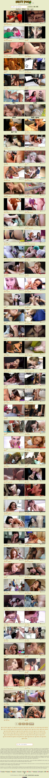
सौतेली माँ (6, 418)
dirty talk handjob (36, 727)
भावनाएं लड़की (31, 212)
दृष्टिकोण (27, 40)
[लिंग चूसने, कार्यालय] (35, 717)
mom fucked (25, 738)
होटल (30, 56)
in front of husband (6, 729)
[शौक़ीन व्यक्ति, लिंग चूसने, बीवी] (14, 53)
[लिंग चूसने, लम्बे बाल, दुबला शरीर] (35, 400)
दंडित (30, 72)
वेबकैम (30, 529)
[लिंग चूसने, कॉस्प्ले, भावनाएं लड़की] (35, 209)
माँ (26, 450)
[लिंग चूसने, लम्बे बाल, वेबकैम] (35, 527)
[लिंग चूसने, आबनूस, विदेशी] (35, 590)
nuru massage (28, 729)
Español (14, 771)
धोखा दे (27, 24)
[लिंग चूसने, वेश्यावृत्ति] (14, 384)
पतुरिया (6, 148)
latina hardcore (45, 727)
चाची (26, 323)
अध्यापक (8, 720)
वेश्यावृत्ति (31, 355)
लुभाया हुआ (31, 228)
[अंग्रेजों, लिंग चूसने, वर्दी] (35, 257)
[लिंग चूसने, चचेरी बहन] (35, 273)
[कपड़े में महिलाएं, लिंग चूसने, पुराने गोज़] (14, 257)
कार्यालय (27, 72)
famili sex (11, 727)
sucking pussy (32, 736)
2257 (26, 775)
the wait (43, 734)
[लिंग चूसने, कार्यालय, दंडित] (35, 69)
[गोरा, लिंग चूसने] (35, 162)
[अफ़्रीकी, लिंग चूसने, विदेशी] (14, 178)
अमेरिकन (10, 529)
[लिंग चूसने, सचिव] (35, 463)
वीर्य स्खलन (6, 164)
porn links (37, 775)
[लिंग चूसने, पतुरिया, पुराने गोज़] (14, 146)
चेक (10, 196)
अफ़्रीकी (6, 180)
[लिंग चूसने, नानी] (14, 321)
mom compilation (15, 734)
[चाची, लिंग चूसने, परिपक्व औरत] (35, 321)
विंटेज (8, 355)
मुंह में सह (6, 228)
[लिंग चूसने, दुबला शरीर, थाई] (35, 178)
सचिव (26, 466)
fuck (22, 727)
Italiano (24, 771)
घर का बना (11, 228)
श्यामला (6, 529)
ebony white (22, 736)
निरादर (30, 196)
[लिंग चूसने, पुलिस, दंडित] (14, 85)
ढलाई (26, 434)
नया (34, 6)
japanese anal (28, 727)
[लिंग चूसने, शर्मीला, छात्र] (14, 209)
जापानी (30, 513)
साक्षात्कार (27, 656)
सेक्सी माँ (27, 88)
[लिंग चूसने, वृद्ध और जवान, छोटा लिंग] (35, 368)
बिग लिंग (27, 196)
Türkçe (29, 771)
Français (19, 771)
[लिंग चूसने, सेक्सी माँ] (35, 85)
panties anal (17, 727)
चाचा (5, 307)
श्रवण (6, 291)
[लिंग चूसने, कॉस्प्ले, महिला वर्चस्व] (35, 606)
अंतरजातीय (31, 418)
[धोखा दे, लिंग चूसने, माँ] (14, 590)
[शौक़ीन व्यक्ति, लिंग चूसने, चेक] (14, 194)
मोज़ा (8, 704)
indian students (36, 729)
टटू (31, 545)
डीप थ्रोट (27, 355)
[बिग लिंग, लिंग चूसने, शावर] (14, 241)
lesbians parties (31, 734)
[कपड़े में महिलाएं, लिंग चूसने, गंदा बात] (14, 686)
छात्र (9, 212)
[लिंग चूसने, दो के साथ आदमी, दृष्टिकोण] (35, 146)
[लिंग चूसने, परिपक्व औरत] (14, 273)
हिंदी (45, 771)
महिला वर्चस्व (10, 482)
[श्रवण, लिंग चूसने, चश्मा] (14, 622)
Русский (41, 771)
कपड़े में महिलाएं (7, 688)
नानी (5, 323)
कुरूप (11, 40)
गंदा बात (12, 688)
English (3, 771)
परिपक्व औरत (10, 24)
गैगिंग (26, 291)
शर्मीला (6, 212)
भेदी (29, 434)
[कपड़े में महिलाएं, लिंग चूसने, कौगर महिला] (35, 241)
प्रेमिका (27, 56)
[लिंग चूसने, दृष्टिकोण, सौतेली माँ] (14, 511)
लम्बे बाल (27, 402)
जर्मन (5, 355)
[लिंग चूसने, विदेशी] (14, 432)
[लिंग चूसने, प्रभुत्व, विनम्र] (14, 606)
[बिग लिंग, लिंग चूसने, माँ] (14, 543)
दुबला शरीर (27, 180)
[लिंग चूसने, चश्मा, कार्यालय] (35, 384)
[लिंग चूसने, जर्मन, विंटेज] (14, 352)
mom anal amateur (44, 729)
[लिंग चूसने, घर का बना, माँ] (35, 574)
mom (26, 736)
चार (5, 640)
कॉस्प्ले (27, 212)
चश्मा (5, 402)
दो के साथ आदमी (28, 148)
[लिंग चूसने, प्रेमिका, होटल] (35, 53)
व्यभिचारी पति (27, 545)
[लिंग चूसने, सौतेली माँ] (14, 416)
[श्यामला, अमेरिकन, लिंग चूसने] (14, 527)
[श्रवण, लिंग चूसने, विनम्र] (14, 289)
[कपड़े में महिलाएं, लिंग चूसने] (35, 130)
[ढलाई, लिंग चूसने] (14, 447)
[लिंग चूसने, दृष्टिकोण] (35, 38)
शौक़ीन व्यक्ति (6, 56)
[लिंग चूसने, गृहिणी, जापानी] (35, 511)
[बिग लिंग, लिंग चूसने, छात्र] (35, 305)
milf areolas (4, 727)
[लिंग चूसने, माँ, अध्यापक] (14, 717)
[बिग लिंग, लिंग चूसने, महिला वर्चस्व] (14, 479)
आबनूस (27, 593)
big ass (38, 734)
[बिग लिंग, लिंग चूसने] (14, 336)
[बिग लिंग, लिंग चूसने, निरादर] (35, 194)
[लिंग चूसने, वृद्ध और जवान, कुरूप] (14, 38)
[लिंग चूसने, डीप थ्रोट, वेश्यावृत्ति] (35, 352)
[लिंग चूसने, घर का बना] (35, 479)
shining (44, 736)
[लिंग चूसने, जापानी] (14, 574)
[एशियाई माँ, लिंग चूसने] (14, 495)
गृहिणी (6, 24)
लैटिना (9, 402)
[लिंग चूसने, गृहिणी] (14, 69)
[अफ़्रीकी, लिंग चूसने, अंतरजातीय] (35, 416)
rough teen (16, 736)
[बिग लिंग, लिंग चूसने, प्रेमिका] (14, 368)
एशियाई (27, 339)
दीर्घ (37, 6)
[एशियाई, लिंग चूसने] (35, 336)
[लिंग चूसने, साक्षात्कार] (35, 654)
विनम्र (9, 291)
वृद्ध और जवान (7, 40)
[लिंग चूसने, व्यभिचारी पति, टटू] (35, 543)
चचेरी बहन (27, 275)
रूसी (5, 704)
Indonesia (35, 771)
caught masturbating (8, 736)
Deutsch (8, 771)
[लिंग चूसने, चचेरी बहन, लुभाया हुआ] (35, 559)
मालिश (6, 466)
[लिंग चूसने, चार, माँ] (14, 638)
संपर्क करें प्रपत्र (31, 775)
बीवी (30, 24)
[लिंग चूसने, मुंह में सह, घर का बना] (14, 225)
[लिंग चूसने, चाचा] (14, 305)
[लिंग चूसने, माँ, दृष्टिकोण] (35, 447)
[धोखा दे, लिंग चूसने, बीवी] (35, 22)
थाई (8, 466)
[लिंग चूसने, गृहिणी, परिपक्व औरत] (14, 22)
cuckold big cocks (23, 734)
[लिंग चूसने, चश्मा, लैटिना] (14, 400)
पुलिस (5, 88)
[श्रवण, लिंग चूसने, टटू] (35, 622)
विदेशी (9, 180)
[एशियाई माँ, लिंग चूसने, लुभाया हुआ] (35, 225)
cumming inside (22, 729)
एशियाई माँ (27, 228)
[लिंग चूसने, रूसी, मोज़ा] (14, 701)
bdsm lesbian (14, 729)
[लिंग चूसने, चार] (14, 654)
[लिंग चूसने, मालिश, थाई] (14, 463)
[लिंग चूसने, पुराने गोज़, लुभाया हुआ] (35, 701)
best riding (7, 734)
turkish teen (38, 736)
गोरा (26, 164)
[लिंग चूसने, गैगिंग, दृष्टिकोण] (35, 289)
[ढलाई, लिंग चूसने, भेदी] (35, 432)
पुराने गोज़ (9, 148)
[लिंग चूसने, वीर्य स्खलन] (14, 162)
